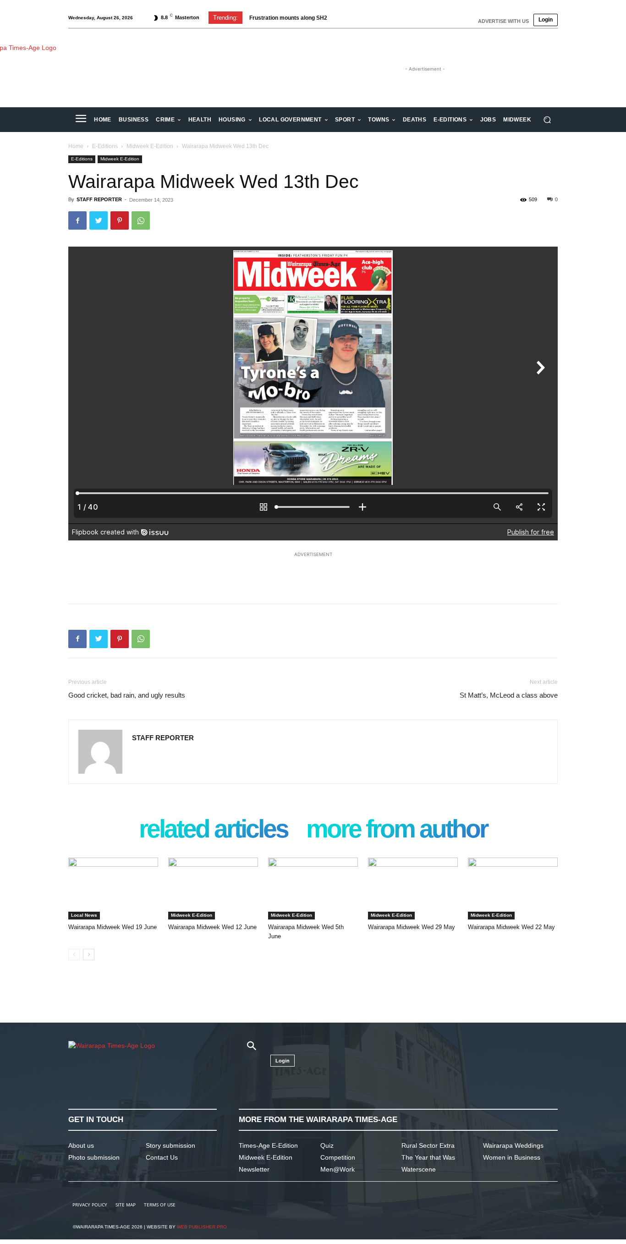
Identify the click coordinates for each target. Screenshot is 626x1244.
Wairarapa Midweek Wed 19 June (112, 927)
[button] (547, 120)
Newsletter (254, 1169)
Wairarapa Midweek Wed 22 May (511, 927)
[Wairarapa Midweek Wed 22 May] (513, 888)
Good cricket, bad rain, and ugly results (126, 695)
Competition (337, 1157)
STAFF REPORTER (99, 199)
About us (81, 1145)
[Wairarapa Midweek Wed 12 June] (213, 888)
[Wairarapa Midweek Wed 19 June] (113, 888)
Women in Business (511, 1157)
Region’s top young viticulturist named (299, 18)
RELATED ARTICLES (213, 829)
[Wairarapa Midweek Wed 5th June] (313, 888)
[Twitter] (98, 220)
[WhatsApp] (141, 220)
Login (545, 20)
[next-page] (88, 954)
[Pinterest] (119, 220)
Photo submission (94, 1157)
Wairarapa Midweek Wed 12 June (212, 927)
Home (75, 146)
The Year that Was (428, 1157)
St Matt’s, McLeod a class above (509, 695)
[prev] (382, 17)
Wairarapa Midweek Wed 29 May (411, 927)
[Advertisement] (313, 573)
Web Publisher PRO (202, 1226)
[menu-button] (80, 119)
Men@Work (337, 1169)
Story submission (170, 1145)
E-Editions (105, 146)
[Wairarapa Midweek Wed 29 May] (413, 888)
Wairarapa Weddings (513, 1145)
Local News (84, 915)
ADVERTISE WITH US (503, 21)
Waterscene (418, 1169)
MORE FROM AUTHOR (396, 829)
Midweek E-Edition (149, 146)
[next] (397, 17)
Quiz (327, 1145)
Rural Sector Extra (428, 1145)
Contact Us (162, 1157)
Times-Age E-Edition (268, 1145)
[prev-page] (74, 954)
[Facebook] (77, 220)
